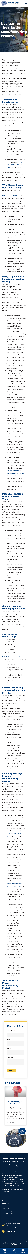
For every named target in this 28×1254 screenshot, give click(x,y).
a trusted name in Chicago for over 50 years (16, 833)
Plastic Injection (6, 1201)
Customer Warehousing (8, 1213)
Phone (9, 1048)
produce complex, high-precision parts (15, 164)
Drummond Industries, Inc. (13, 1223)
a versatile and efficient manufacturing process (12, 192)
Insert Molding (5, 1203)
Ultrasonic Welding (7, 1211)
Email (9, 1039)
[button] (26, 3)
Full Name (11, 1030)
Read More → (11, 1122)
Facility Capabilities (7, 1216)
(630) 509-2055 (10, 1231)
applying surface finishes (15, 473)
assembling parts (13, 471)
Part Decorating (6, 1206)
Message (10, 1057)
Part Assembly (5, 1208)
